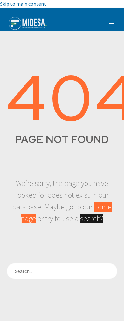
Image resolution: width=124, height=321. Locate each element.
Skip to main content (23, 4)
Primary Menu (111, 23)
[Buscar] (109, 271)
